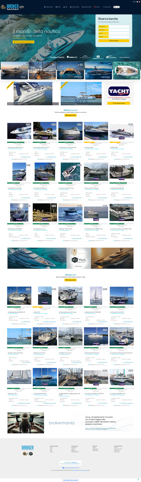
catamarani (78, 77)
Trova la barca (115, 40)
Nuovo (51, 449)
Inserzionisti (73, 447)
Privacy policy (117, 451)
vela (52, 77)
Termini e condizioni (118, 449)
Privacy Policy (76, 470)
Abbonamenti (95, 450)
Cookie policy (116, 450)
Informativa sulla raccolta (70, 480)
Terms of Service (84, 470)
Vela (51, 450)
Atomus (94, 447)
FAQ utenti (73, 450)
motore (23, 77)
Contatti (115, 447)
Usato (51, 447)
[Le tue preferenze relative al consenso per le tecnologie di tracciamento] (138, 479)
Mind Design (74, 462)
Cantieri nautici (57, 57)
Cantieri (73, 449)
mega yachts (105, 77)
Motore (51, 451)
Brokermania (95, 449)
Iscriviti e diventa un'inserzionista (24, 42)
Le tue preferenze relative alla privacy (71, 467)
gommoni (135, 77)
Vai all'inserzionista (119, 103)
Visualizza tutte (71, 115)
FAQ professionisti (75, 451)
